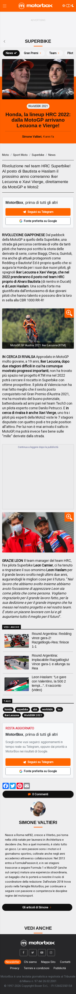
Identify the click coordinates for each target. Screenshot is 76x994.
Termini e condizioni (36, 968)
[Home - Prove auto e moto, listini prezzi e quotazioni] (35, 6)
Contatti (65, 962)
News (9, 53)
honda (8, 709)
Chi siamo (30, 962)
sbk (35, 709)
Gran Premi (31, 53)
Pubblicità (60, 968)
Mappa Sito (48, 962)
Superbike (38, 155)
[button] (23, 952)
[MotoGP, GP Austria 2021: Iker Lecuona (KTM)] (38, 328)
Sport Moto (20, 155)
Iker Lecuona (12, 715)
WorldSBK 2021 (33, 715)
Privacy (14, 968)
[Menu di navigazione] (4, 6)
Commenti (40, 794)
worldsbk (47, 709)
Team (53, 53)
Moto (5, 155)
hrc (59, 709)
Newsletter (12, 962)
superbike (22, 709)
